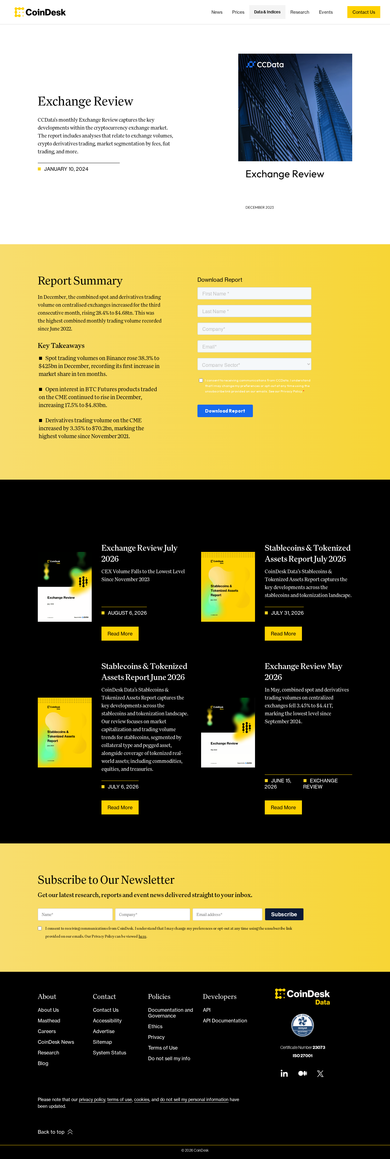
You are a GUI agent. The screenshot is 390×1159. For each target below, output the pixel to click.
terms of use (119, 1099)
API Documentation (225, 1021)
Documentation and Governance (170, 1013)
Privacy (156, 1037)
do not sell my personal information (194, 1099)
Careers (47, 1031)
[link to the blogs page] (302, 1074)
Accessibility (107, 1021)
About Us (48, 1010)
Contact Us (106, 1010)
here (142, 936)
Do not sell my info (169, 1058)
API (207, 1010)
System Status (109, 1053)
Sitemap (102, 1042)
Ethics (155, 1026)
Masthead (49, 1021)
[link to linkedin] (284, 1074)
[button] (267, 12)
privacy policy (92, 1099)
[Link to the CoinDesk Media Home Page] (40, 12)
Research (48, 1053)
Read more (120, 634)
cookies (141, 1099)
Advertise (104, 1031)
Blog (43, 1063)
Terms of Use (163, 1048)
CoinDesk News (56, 1042)
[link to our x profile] (321, 1074)
